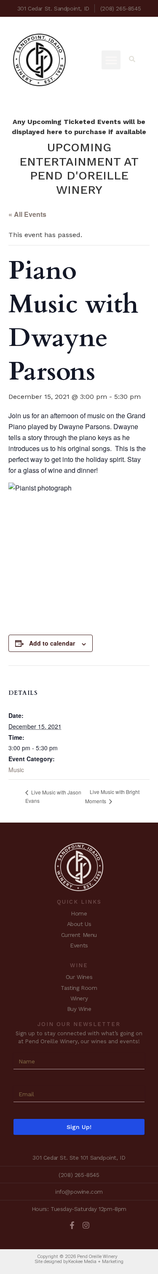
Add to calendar (52, 643)
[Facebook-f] (72, 1225)
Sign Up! (79, 1127)
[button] (111, 59)
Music (16, 769)
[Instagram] (86, 1225)
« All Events (27, 214)
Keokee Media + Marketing (95, 1261)
